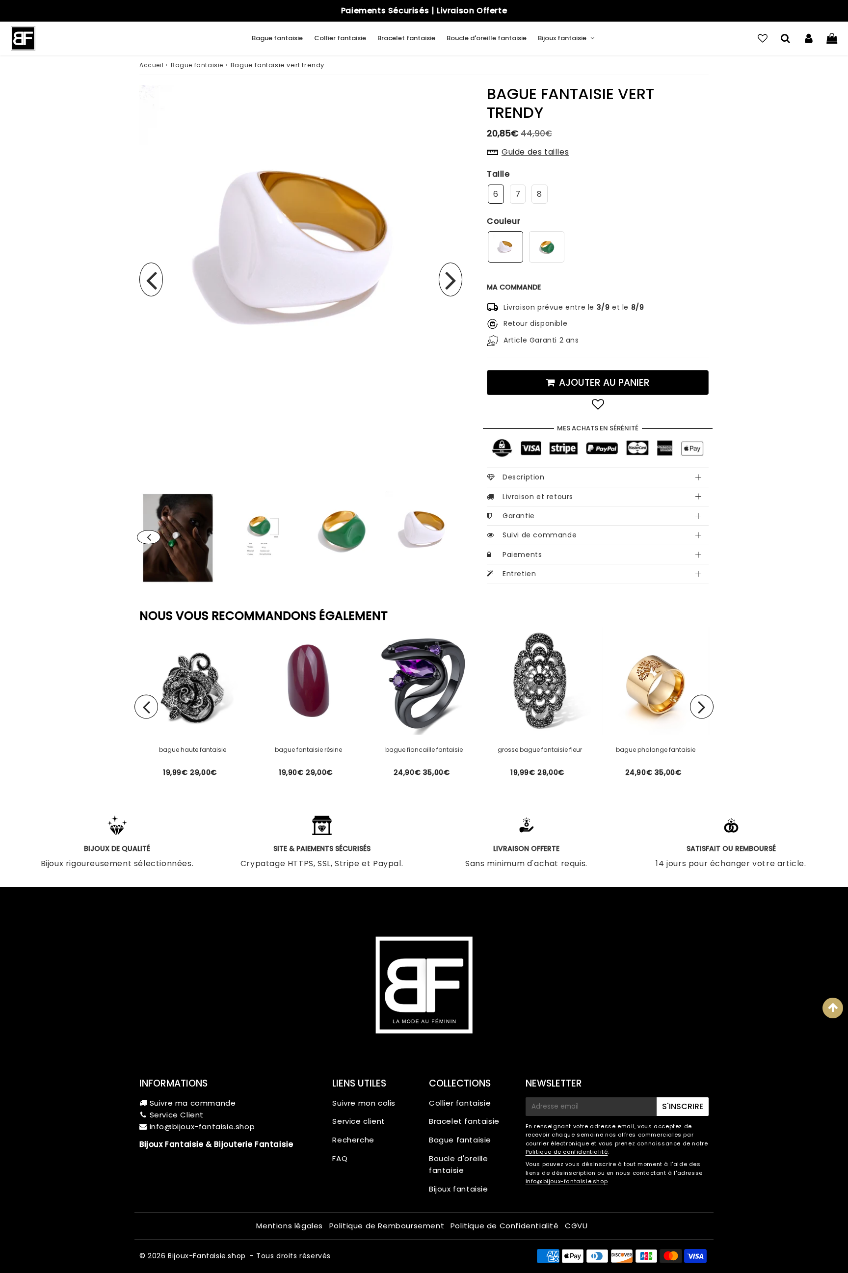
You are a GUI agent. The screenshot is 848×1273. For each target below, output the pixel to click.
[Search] (785, 38)
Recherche (353, 1140)
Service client (358, 1121)
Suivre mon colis (364, 1103)
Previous (151, 279)
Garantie (519, 516)
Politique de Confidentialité (504, 1225)
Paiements (522, 554)
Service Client (177, 1115)
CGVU (576, 1225)
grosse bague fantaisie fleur (540, 749)
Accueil (151, 65)
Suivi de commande (540, 535)
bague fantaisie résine (308, 749)
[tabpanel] (424, 529)
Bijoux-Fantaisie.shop (207, 1256)
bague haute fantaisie (192, 749)
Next (450, 279)
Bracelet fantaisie (406, 38)
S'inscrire (682, 1106)
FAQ (339, 1158)
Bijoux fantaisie (562, 38)
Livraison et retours (538, 497)
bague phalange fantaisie (655, 749)
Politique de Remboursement (387, 1225)
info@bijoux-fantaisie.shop (202, 1126)
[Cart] (832, 38)
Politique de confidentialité (567, 1152)
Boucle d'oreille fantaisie (487, 38)
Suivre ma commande (193, 1103)
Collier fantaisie (340, 38)
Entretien (519, 574)
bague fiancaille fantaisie (424, 749)
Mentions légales (289, 1225)
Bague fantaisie (277, 38)
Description (524, 477)
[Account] (808, 38)
